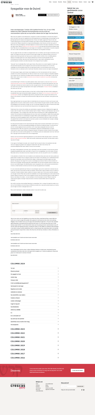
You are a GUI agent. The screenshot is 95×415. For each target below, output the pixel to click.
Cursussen (55, 1)
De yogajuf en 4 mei (16, 274)
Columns (69, 1)
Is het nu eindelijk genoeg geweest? (20, 283)
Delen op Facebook (16, 194)
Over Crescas (75, 1)
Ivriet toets (38, 389)
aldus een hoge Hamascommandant (19, 138)
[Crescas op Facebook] (81, 389)
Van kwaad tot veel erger (17, 286)
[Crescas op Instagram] (83, 389)
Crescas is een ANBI (49, 388)
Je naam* (13, 210)
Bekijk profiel (42, 14)
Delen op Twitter (27, 194)
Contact (85, 1)
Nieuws (64, 1)
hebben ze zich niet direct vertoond (31, 46)
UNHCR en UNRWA (15, 309)
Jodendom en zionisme (16, 292)
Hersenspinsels (14, 324)
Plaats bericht (52, 212)
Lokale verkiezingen (16, 301)
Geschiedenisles (15, 306)
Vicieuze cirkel (14, 280)
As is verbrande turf (16, 315)
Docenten (60, 1)
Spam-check (37, 210)
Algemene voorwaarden (50, 389)
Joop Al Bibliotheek (49, 383)
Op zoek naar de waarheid (17, 318)
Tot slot (13, 268)
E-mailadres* (26, 210)
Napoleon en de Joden (16, 289)
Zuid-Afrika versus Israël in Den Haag (20, 321)
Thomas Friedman (48, 86)
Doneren (80, 1)
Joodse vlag (14, 277)
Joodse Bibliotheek (39, 390)
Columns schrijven (15, 298)
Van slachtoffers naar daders (18, 295)
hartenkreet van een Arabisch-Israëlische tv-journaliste (39, 77)
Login (89, 1)
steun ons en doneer (77, 370)
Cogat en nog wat (15, 304)
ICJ (11, 312)
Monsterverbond (15, 271)
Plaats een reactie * (15, 203)
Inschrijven (80, 386)
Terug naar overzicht (52, 14)
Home (50, 1)
